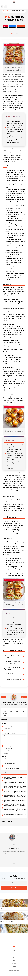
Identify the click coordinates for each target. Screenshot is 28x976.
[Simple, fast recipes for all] (14, 2)
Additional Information (7, 821)
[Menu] (5, 6)
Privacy (14, 966)
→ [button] (12, 656)
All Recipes (14, 953)
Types (14, 957)
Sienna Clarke (11, 33)
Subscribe (14, 888)
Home (4, 10)
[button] (14, 287)
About (14, 960)
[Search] (2, 6)
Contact (14, 963)
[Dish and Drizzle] (14, 946)
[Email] (14, 863)
